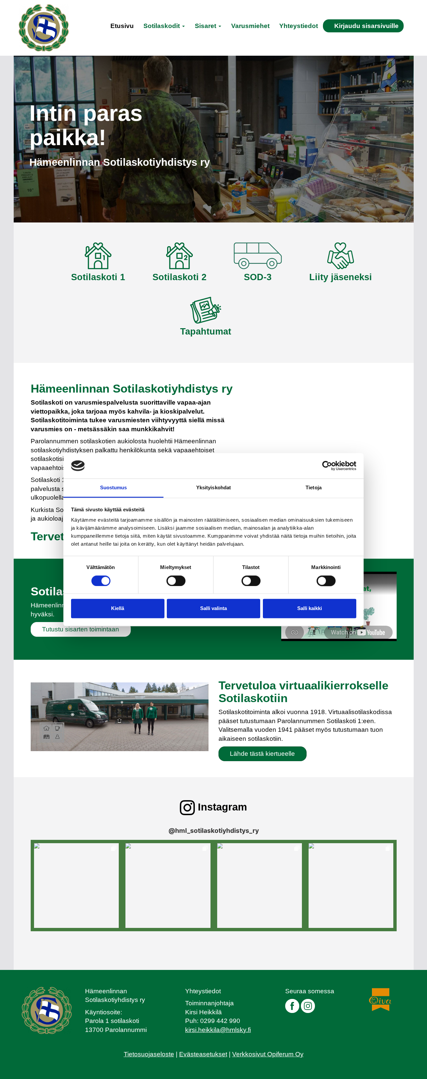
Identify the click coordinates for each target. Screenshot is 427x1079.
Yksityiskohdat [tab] (213, 488)
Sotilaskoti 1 (98, 277)
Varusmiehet (250, 25)
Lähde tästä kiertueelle (262, 753)
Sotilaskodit (162, 25)
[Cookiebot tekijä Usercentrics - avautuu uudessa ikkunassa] (327, 466)
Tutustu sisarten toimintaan (80, 629)
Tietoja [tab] (314, 488)
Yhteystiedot (298, 25)
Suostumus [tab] (113, 488)
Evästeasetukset (203, 1054)
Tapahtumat (205, 332)
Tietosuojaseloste (149, 1054)
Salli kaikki (309, 608)
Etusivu (122, 25)
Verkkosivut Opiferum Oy (268, 1054)
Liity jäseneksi (340, 277)
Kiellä (117, 608)
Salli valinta (213, 608)
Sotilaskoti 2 (179, 277)
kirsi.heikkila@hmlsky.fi (218, 1029)
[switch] (175, 580)
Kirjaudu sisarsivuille (366, 25)
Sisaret (206, 25)
